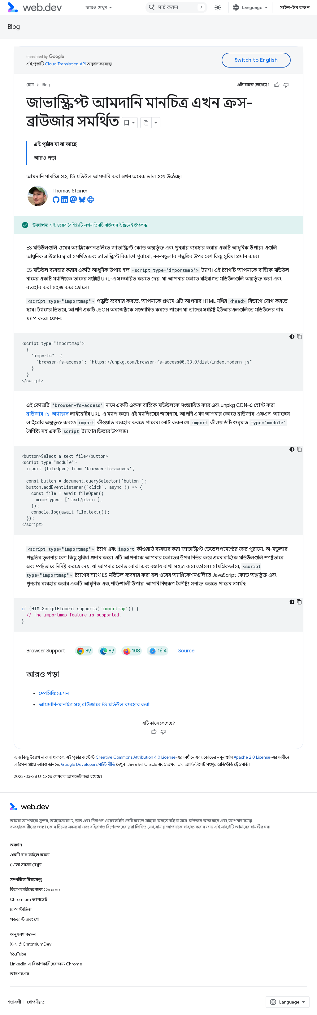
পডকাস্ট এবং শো (24, 919)
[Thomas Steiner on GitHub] (56, 201)
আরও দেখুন (96, 7)
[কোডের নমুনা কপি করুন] (299, 336)
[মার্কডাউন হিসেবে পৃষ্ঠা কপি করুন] (146, 122)
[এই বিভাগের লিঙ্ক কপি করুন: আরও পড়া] (64, 675)
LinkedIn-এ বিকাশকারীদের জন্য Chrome (46, 964)
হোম (30, 84)
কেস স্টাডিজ (20, 909)
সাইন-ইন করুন (295, 7)
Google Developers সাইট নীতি (88, 764)
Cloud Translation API (65, 64)
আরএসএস (19, 974)
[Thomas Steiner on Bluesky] (82, 201)
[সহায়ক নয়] (286, 85)
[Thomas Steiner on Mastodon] (73, 201)
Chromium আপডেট (28, 899)
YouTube (18, 954)
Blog (13, 27)
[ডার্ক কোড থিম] (292, 336)
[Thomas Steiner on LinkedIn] (64, 201)
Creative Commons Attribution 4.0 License (136, 757)
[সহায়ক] (276, 85)
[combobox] (176, 7)
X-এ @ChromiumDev (30, 944)
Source (186, 651)
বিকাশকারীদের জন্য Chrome (35, 889)
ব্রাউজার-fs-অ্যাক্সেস (47, 414)
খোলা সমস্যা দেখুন (25, 864)
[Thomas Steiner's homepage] (90, 201)
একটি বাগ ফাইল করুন (30, 855)
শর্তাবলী (14, 1002)
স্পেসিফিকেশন (54, 694)
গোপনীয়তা (36, 1002)
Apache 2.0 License (252, 757)
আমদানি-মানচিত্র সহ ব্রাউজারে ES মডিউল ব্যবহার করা (94, 705)
